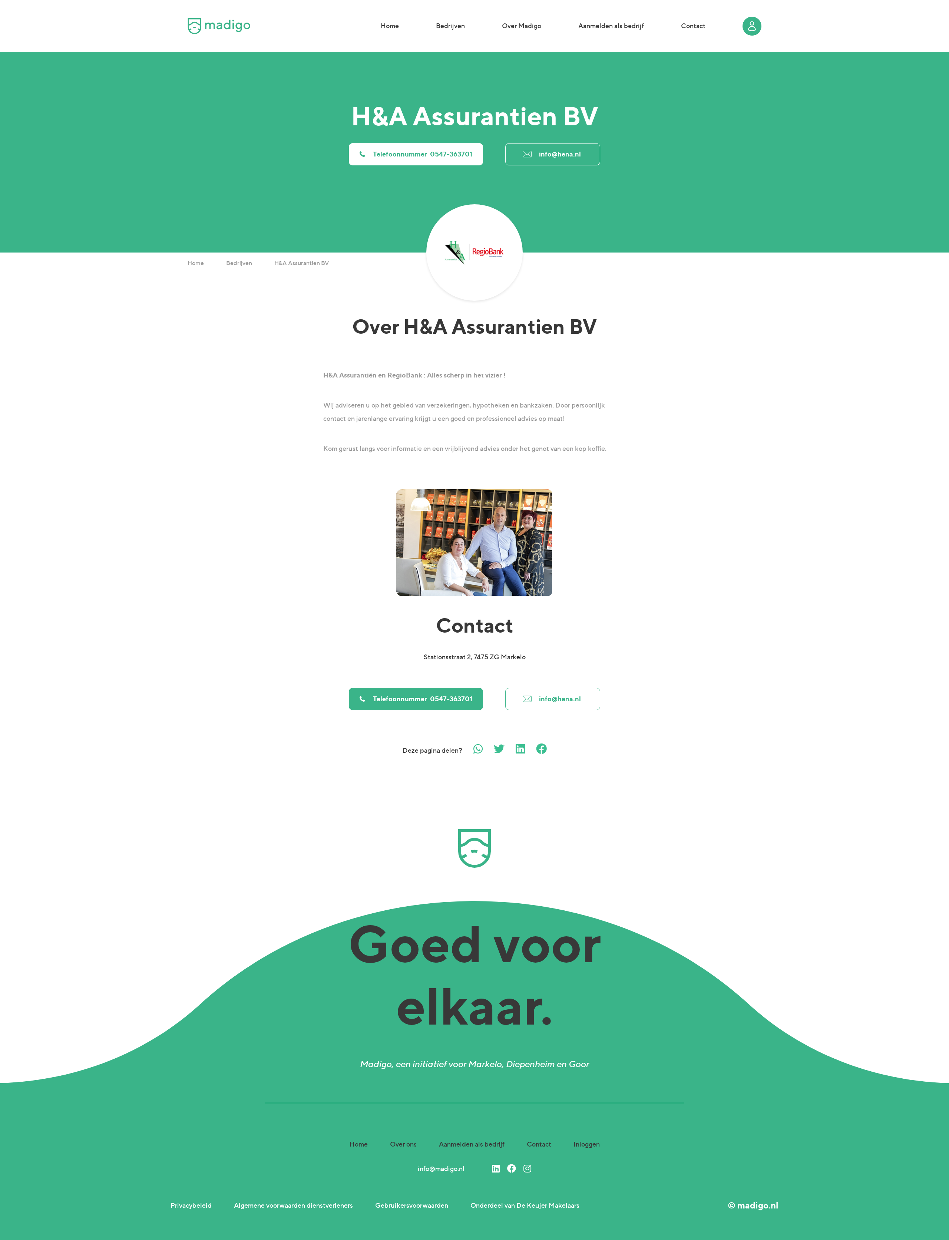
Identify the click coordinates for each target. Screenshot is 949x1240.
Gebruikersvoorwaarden (411, 1205)
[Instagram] (527, 1168)
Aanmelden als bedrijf (611, 26)
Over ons (403, 1144)
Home (390, 26)
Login (752, 26)
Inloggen (586, 1144)
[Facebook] (541, 748)
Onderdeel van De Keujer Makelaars (524, 1205)
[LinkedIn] (496, 1168)
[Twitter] (499, 748)
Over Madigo (521, 26)
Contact (693, 26)
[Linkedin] (520, 748)
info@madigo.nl (441, 1169)
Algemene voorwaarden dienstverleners (293, 1205)
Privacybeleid (191, 1205)
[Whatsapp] (478, 748)
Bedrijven (450, 26)
